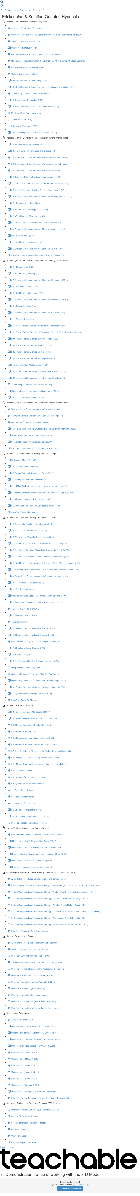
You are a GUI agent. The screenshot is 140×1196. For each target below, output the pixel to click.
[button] (1, 2)
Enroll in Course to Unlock (70, 1188)
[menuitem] (1, 6)
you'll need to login (81, 1184)
